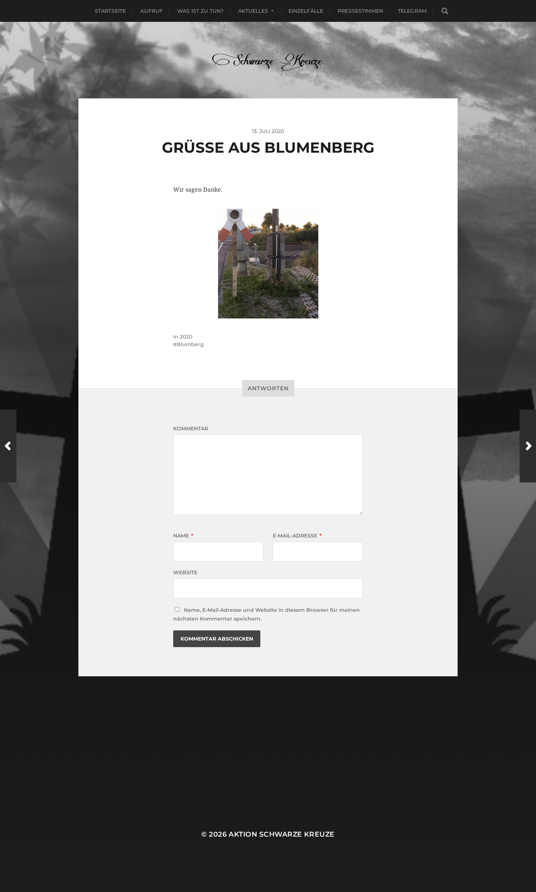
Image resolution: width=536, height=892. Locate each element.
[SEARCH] (444, 11)
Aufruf (151, 11)
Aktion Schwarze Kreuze (281, 834)
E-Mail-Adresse (297, 535)
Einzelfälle (305, 11)
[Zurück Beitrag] (8, 446)
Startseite (110, 11)
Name (183, 535)
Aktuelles (253, 11)
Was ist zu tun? (200, 11)
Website (185, 572)
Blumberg (190, 344)
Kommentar (190, 428)
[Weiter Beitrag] (528, 446)
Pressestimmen (360, 11)
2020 (186, 336)
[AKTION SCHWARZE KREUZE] (268, 60)
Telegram (412, 11)
